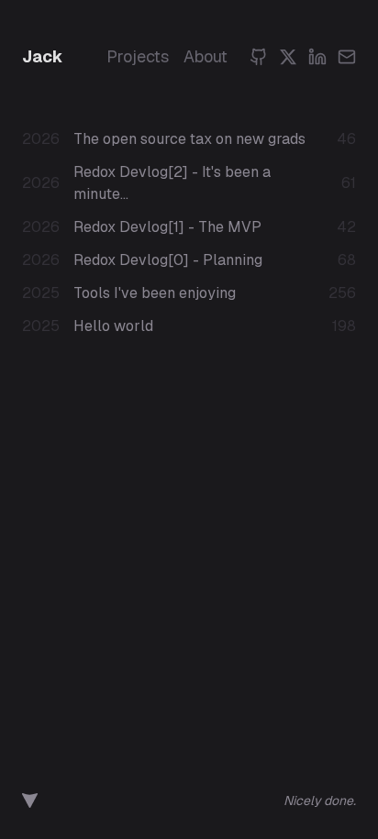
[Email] (347, 57)
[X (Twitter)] (288, 57)
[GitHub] (259, 57)
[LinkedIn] (317, 57)
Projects (137, 56)
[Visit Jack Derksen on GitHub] (30, 800)
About (205, 56)
